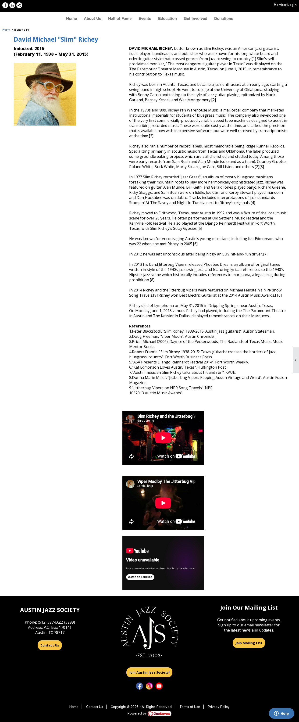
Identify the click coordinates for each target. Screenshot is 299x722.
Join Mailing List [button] (248, 643)
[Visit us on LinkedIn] (12, 5)
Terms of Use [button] (189, 707)
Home (71, 18)
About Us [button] (92, 18)
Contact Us (49, 645)
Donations (223, 18)
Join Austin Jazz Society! (149, 672)
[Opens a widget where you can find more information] (281, 714)
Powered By (138, 713)
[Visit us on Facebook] (5, 5)
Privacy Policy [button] (219, 707)
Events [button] (145, 18)
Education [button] (167, 18)
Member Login (285, 5)
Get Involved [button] (195, 18)
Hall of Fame (120, 18)
